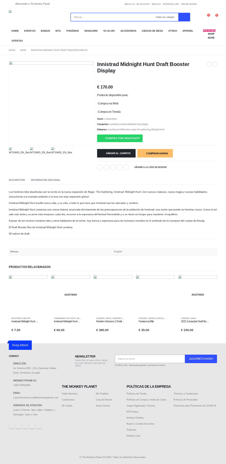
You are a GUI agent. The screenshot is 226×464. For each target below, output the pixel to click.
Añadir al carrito (118, 153)
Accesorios (128, 30)
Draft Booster (123, 129)
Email (126, 167)
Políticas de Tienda (136, 393)
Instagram (32, 426)
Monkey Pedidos (135, 417)
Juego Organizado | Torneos (141, 405)
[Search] (184, 17)
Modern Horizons (121, 318)
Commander (60, 318)
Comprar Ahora (157, 153)
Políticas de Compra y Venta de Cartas (146, 399)
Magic (145, 124)
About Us (129, 4)
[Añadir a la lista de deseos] (43, 318)
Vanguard (91, 30)
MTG (58, 30)
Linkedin (38, 426)
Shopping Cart (171, 4)
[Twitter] (208, 4)
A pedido (113, 124)
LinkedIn (113, 167)
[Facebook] (202, 4)
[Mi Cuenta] (198, 17)
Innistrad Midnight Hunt (130, 124)
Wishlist (156, 4)
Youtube (25, 426)
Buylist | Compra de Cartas (140, 423)
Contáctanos (68, 399)
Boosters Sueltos (20, 318)
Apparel (188, 30)
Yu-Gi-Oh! (109, 30)
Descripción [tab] (17, 180)
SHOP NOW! (209, 34)
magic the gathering (140, 129)
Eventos (29, 30)
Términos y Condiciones (186, 393)
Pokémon (72, 30)
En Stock (71, 318)
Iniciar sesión (189, 4)
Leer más (84, 281)
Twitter (106, 167)
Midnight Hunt (158, 129)
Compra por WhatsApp (122, 138)
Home (15, 30)
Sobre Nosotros (70, 393)
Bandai (45, 30)
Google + (120, 167)
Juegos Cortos (156, 318)
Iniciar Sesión (103, 405)
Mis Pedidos (102, 393)
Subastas (131, 429)
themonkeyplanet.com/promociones (147, 365)
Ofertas (17, 40)
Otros (172, 30)
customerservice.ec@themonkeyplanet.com (35, 397)
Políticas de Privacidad (185, 399)
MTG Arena (132, 411)
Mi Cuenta (67, 405)
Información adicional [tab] (45, 180)
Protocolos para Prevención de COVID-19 (195, 405)
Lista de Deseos (104, 399)
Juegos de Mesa (152, 30)
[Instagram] (214, 4)
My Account (143, 4)
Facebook (100, 167)
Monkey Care (133, 435)
